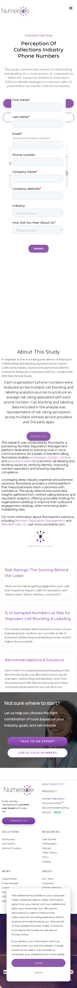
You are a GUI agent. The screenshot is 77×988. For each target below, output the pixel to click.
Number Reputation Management (40, 520)
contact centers (58, 457)
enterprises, (38, 457)
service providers (20, 461)
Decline (38, 972)
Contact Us (18, 820)
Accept (38, 962)
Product (49, 791)
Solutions (10, 831)
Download (38, 436)
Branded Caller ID (13, 524)
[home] (15, 11)
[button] (71, 8)
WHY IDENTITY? (53, 784)
